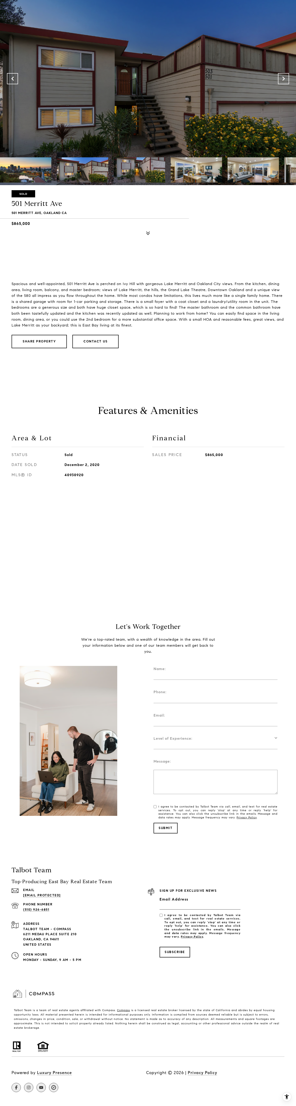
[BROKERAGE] (53, 1087)
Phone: (160, 692)
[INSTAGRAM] (28, 1087)
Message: (162, 761)
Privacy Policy (247, 817)
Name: (160, 669)
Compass (123, 1010)
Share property (39, 341)
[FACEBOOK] (16, 1087)
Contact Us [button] (95, 341)
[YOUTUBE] (41, 1087)
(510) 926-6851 (36, 910)
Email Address (174, 899)
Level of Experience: (173, 738)
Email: (159, 715)
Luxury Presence (54, 1072)
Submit (166, 828)
